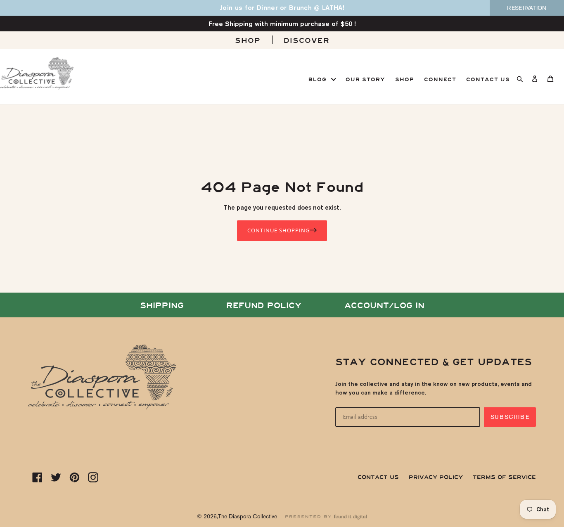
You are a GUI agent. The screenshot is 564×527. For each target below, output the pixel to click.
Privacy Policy (436, 477)
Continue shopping (278, 230)
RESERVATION (526, 8)
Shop (248, 40)
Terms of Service (504, 477)
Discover (306, 40)
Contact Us (378, 477)
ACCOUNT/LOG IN (384, 305)
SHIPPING (162, 305)
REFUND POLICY (263, 305)
